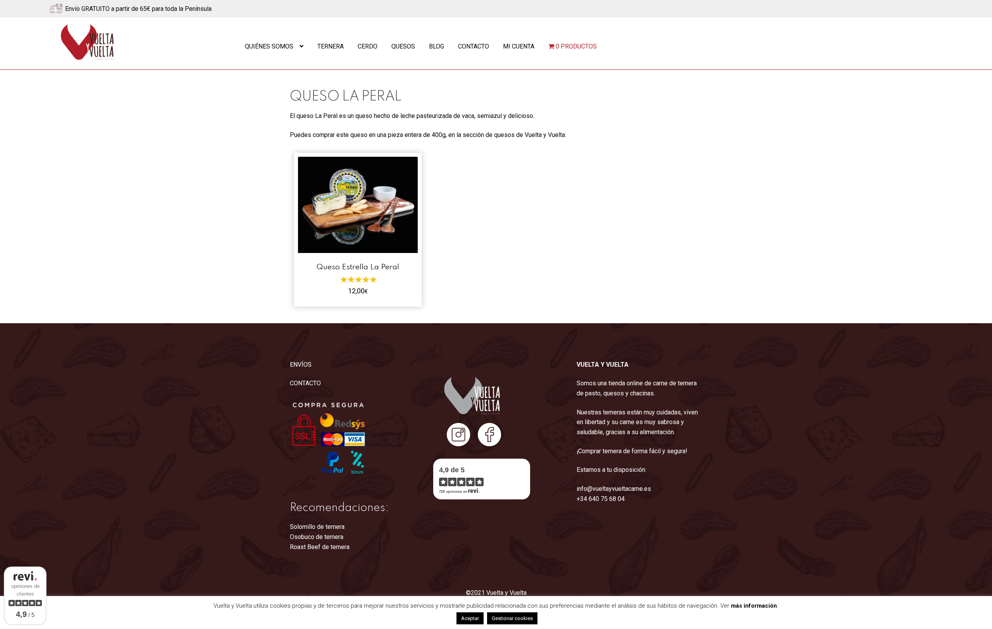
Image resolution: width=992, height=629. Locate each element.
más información (754, 605)
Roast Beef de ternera (320, 547)
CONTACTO (305, 383)
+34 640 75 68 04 (601, 499)
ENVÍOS (301, 364)
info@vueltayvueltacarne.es (614, 488)
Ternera (330, 46)
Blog (436, 46)
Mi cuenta (518, 46)
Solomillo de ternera (317, 526)
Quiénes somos (269, 46)
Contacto (473, 46)
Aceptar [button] (470, 618)
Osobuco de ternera (316, 537)
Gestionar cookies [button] (512, 618)
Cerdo (367, 46)
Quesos (403, 46)
